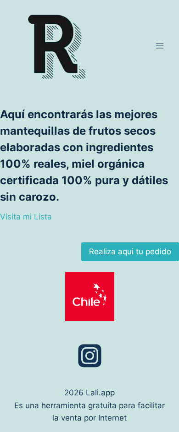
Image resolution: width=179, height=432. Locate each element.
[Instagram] (89, 355)
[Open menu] (159, 45)
